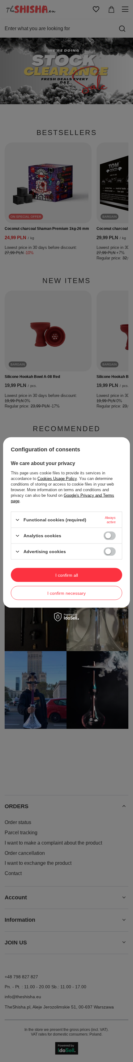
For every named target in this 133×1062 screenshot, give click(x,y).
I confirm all (66, 574)
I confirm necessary (66, 592)
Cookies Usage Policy (57, 478)
